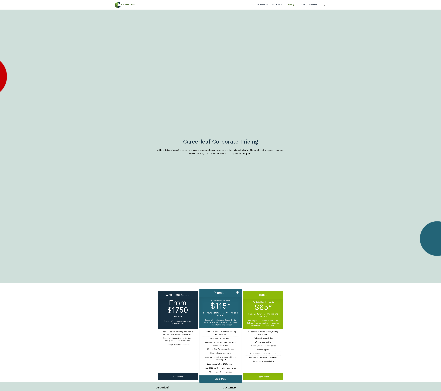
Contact (313, 5)
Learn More (177, 377)
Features (276, 5)
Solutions (261, 5)
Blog (303, 5)
